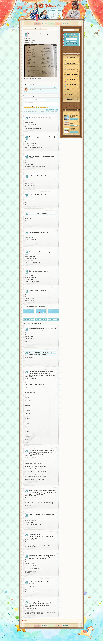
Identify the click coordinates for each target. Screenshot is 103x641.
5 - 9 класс (44, 28)
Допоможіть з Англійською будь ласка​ (42, 252)
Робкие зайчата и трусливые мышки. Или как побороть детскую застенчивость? (28, 316)
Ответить (55, 87)
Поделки (68, 82)
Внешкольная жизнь (70, 60)
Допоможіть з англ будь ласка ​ (39, 271)
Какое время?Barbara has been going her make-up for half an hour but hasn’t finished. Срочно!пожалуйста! (42, 603)
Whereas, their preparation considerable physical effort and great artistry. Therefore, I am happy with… (42, 556)
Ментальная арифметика (72, 74)
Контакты (65, 23)
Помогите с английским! (37, 175)
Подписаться (71, 41)
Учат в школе (69, 94)
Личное (68, 71)
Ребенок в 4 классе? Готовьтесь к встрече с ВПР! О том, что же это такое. (74, 123)
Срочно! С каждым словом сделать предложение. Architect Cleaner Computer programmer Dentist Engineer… (42, 373)
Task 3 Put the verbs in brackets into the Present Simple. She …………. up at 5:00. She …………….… (42, 492)
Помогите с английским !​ (37, 290)
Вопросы (44, 23)
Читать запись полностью (28, 319)
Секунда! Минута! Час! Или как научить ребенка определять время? (53, 316)
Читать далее (74, 119)
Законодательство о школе (71, 66)
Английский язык (36, 28)
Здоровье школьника (71, 69)
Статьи (51, 23)
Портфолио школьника (71, 84)
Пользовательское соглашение (47, 621)
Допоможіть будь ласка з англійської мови (42, 157)
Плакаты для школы (70, 77)
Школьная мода (70, 97)
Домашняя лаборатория (71, 63)
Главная (37, 23)
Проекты (68, 89)
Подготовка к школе (71, 79)
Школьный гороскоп (70, 99)
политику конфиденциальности (71, 44)
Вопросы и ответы (27, 28)
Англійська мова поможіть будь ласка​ (42, 118)
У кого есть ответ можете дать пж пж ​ (42, 514)
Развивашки (69, 92)
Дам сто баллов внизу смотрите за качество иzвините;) (42, 329)
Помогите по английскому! (38, 233)
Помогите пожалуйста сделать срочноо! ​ (39, 582)
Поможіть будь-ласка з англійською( (42, 137)
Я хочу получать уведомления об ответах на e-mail (33, 109)
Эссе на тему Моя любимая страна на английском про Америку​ (42, 353)
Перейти (77, 30)
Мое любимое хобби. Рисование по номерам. (74, 116)
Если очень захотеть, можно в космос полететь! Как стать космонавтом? (40, 316)
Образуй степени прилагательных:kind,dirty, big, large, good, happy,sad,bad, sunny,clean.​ (41, 536)
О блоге (58, 23)
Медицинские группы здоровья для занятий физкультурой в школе (74, 130)
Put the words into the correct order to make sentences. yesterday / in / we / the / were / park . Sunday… (42, 452)
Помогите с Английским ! (38, 213)
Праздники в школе (70, 87)
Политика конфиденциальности (36, 621)
